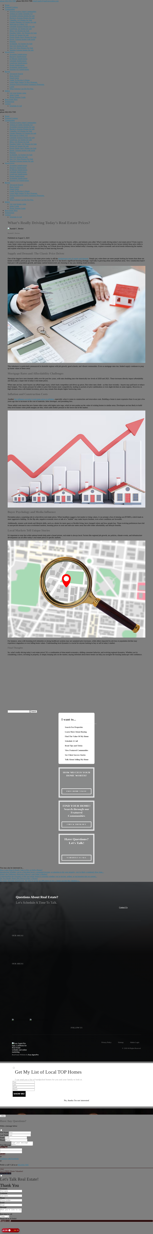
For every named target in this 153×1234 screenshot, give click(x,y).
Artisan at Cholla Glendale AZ (21, 14)
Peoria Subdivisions (17, 65)
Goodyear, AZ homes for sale (21, 29)
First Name (4, 1133)
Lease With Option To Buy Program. (23, 82)
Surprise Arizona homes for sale (22, 50)
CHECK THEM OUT (76, 824)
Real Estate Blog (11, 99)
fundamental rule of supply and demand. (73, 259)
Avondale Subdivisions (18, 54)
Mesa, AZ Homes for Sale (19, 31)
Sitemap (120, 1042)
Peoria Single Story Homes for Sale (23, 37)
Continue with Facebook (9, 1159)
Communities (10, 9)
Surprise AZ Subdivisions (19, 69)
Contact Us (123, 907)
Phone (2, 1140)
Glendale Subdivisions (18, 61)
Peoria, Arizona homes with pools (22, 39)
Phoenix (13, 42)
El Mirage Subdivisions (18, 59)
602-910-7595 (8, 112)
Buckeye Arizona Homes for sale (22, 18)
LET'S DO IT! (5, 1173)
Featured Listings (11, 7)
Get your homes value (18, 93)
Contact (8, 104)
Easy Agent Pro (33, 1055)
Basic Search (14, 76)
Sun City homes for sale (19, 46)
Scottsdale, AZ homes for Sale (21, 44)
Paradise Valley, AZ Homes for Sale (23, 33)
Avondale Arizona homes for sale (22, 16)
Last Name (4, 1135)
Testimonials (9, 102)
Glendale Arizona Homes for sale (22, 27)
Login (12, 87)
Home (7, 5)
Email (2, 1138)
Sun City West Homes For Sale (21, 48)
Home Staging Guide (18, 97)
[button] (10, 1230)
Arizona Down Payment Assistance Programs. (27, 84)
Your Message (5, 1145)
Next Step (4, 1147)
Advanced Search (16, 74)
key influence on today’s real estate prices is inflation (34, 399)
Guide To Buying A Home (20, 80)
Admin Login (134, 1042)
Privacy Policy (106, 1042)
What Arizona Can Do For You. (22, 89)
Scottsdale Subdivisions (18, 67)
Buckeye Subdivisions (18, 57)
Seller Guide (14, 95)
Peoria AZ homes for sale (19, 35)
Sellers (7, 91)
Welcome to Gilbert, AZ (19, 24)
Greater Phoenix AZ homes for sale (23, 22)
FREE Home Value (76, 791)
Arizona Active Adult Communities (23, 11)
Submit (2, 1154)
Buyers (7, 72)
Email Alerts (14, 78)
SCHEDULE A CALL (76, 858)
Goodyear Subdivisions (18, 63)
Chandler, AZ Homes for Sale (21, 20)
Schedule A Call (16, 106)
